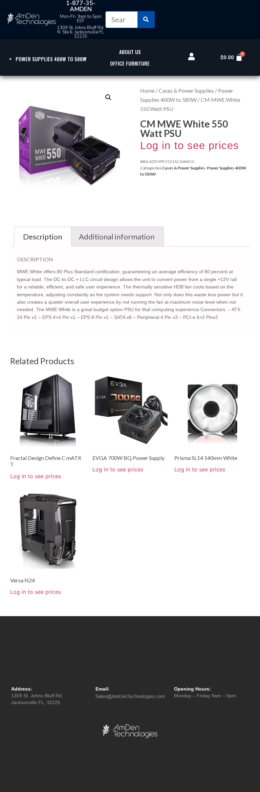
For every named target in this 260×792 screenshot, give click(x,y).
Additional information (116, 236)
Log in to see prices (189, 146)
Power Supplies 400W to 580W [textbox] (47, 59)
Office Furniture (130, 63)
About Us (130, 51)
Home (147, 90)
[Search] (145, 19)
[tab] (42, 237)
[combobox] (48, 58)
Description (42, 236)
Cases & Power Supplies (186, 90)
